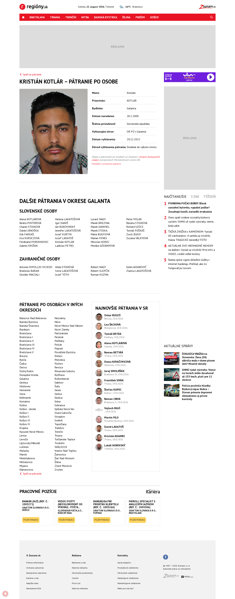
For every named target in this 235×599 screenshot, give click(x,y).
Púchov (59, 363)
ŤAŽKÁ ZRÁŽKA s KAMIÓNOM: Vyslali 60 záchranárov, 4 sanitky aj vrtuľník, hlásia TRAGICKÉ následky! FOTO (190, 235)
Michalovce (26, 462)
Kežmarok (25, 397)
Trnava (55, 17)
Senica (58, 394)
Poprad (59, 348)
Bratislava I (26, 337)
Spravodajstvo (124, 562)
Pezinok (59, 337)
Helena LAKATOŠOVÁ (67, 219)
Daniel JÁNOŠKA (29, 230)
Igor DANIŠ (61, 223)
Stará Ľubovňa (63, 412)
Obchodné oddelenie (127, 573)
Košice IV (24, 424)
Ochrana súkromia (35, 567)
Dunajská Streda (28, 375)
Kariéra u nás (32, 578)
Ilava (22, 394)
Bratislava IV (26, 348)
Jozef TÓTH (62, 274)
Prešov (140, 17)
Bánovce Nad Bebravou (32, 318)
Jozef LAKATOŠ (64, 238)
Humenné (24, 390)
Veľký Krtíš (61, 447)
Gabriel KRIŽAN (28, 245)
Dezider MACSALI (29, 274)
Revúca (59, 367)
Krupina (23, 428)
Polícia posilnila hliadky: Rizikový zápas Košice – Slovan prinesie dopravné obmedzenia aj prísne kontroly (197, 392)
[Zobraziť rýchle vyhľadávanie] (212, 17)
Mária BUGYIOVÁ (100, 234)
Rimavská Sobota (65, 371)
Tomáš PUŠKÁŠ (135, 230)
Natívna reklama (80, 588)
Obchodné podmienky (82, 573)
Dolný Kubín (26, 371)
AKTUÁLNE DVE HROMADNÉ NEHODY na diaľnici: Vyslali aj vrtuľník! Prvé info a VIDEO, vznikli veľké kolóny (191, 250)
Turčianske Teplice (65, 439)
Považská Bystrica (65, 352)
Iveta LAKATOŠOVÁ (66, 270)
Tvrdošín (60, 443)
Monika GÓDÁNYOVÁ (103, 245)
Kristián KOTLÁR (64, 242)
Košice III (24, 420)
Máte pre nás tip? (126, 588)
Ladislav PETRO (64, 245)
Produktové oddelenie (128, 567)
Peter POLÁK (134, 219)
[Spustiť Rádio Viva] (189, 74)
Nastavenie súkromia (36, 573)
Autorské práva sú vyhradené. (177, 569)
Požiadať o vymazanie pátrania (106, 163)
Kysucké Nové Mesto (31, 431)
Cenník (75, 578)
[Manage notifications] (5, 593)
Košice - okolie (27, 409)
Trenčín (70, 17)
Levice (23, 435)
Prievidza (60, 359)
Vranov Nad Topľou (65, 450)
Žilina (126, 17)
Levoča (23, 439)
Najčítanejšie (175, 196)
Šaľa (57, 386)
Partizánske (61, 333)
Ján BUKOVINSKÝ (65, 226)
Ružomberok (62, 378)
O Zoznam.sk (33, 555)
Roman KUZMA (99, 274)
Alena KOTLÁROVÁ (30, 219)
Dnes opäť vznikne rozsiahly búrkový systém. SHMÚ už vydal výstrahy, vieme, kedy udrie (191, 221)
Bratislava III (27, 344)
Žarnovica (60, 454)
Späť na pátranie (32, 74)
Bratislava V (26, 352)
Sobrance (60, 405)
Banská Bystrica (105, 17)
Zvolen (59, 469)
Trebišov (59, 428)
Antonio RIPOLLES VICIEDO (35, 267)
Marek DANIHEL (100, 226)
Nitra (85, 17)
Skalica (58, 397)
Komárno (24, 401)
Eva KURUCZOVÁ (29, 238)
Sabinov (59, 382)
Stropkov (60, 416)
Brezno (23, 356)
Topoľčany (60, 424)
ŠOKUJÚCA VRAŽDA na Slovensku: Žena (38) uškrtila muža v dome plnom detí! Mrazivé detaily (198, 358)
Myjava (23, 465)
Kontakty (123, 555)
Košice (154, 17)
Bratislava (37, 17)
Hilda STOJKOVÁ (64, 267)
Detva (23, 367)
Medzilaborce (27, 458)
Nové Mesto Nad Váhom (69, 325)
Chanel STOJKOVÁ (29, 226)
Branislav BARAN (29, 270)
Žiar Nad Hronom (64, 458)
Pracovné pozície (38, 491)
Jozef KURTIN (63, 234)
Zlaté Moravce (63, 465)
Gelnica (23, 382)
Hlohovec (25, 386)
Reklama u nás (79, 562)
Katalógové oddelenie (128, 578)
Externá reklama (79, 567)
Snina (58, 401)
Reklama (76, 555)
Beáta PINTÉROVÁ (30, 223)
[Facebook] (165, 557)
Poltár (58, 344)
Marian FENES (99, 238)
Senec (58, 390)
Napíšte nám (32, 583)
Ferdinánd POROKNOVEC (34, 242)
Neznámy (60, 318)
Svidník (59, 420)
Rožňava (60, 375)
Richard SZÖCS (134, 226)
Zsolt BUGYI (133, 234)
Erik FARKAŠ (26, 234)
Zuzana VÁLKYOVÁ (137, 238)
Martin (23, 454)
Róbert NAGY (98, 267)
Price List (76, 583)
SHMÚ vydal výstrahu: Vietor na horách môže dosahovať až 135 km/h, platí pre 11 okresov (199, 374)
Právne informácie (35, 562)
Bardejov (24, 329)
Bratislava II (26, 341)
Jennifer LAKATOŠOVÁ (68, 230)
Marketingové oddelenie (129, 583)
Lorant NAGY (98, 219)
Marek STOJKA (99, 230)
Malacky (24, 450)
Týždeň (209, 196)
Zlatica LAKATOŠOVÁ (138, 270)
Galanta (24, 378)
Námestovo (26, 469)
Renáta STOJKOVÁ (136, 223)
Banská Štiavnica (29, 325)
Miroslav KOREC (100, 242)
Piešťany (59, 341)
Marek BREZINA (100, 223)
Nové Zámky (62, 329)
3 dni (195, 196)
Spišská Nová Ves (64, 409)
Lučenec (24, 447)
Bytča (22, 359)
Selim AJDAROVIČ (136, 267)
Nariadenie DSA (33, 588)
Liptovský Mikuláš (29, 443)
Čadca (22, 363)
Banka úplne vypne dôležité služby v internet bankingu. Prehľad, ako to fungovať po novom (189, 264)
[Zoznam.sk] (172, 577)
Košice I (23, 412)
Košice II (24, 416)
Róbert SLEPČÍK (100, 270)
